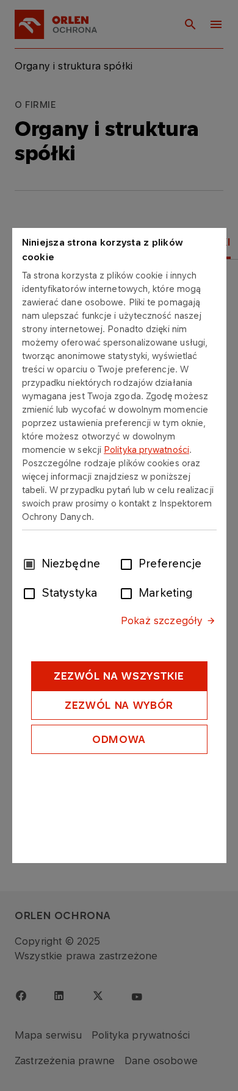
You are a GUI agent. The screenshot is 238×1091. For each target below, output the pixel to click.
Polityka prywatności (146, 449)
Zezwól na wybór (119, 705)
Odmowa (119, 739)
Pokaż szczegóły (162, 620)
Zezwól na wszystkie (119, 676)
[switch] (129, 563)
